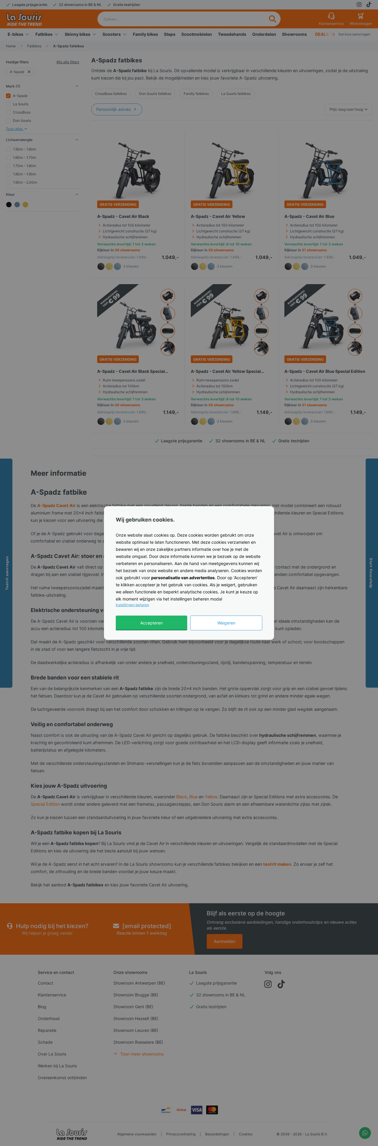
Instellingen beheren (132, 605)
